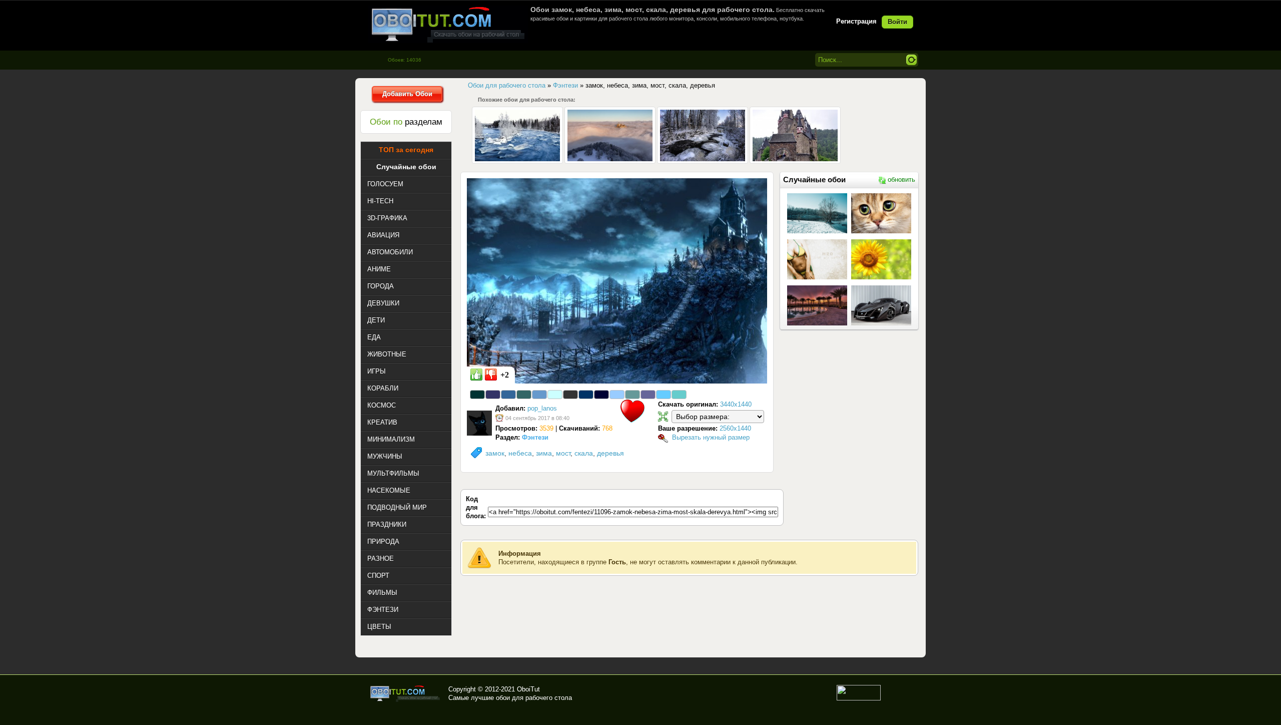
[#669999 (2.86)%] (632, 394)
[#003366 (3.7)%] (585, 394)
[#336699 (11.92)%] (508, 394)
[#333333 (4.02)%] (570, 394)
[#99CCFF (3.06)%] (616, 394)
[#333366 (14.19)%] (492, 394)
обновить (901, 179)
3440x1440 (736, 404)
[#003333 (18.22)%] (477, 394)
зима (544, 453)
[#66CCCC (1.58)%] (679, 394)
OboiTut (528, 689)
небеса (520, 453)
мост (563, 453)
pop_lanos (542, 408)
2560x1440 (735, 428)
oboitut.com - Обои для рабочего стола (448, 24)
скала (583, 453)
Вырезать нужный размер (711, 437)
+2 (504, 375)
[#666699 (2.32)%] (648, 394)
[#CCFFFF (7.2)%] (554, 394)
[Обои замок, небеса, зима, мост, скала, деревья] (617, 280)
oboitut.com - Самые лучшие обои (405, 693)
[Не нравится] (491, 375)
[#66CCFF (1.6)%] (663, 394)
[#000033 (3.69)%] (601, 394)
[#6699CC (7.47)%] (539, 394)
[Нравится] (476, 375)
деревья (610, 453)
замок (494, 453)
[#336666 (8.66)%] (523, 394)
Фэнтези (535, 437)
